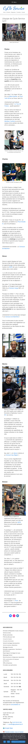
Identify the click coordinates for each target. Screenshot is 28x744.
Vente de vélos (7, 632)
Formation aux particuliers (10, 665)
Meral (15, 453)
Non (9, 741)
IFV (6, 415)
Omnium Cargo (13, 288)
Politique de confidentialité (18, 741)
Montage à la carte (8, 647)
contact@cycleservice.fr (16, 724)
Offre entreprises (7, 663)
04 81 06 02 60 (17, 722)
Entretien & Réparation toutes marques (13, 630)
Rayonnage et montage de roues (11, 653)
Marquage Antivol (7, 655)
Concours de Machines (12, 316)
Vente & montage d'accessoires (11, 643)
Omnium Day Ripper (12, 455)
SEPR (10, 267)
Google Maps (9, 728)
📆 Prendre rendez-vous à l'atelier (13, 732)
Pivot (16, 600)
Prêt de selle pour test (9, 637)
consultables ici (15, 704)
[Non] (26, 738)
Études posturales (8, 635)
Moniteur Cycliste (9, 121)
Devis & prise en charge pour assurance (13, 657)
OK (4, 741)
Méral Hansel (13, 96)
